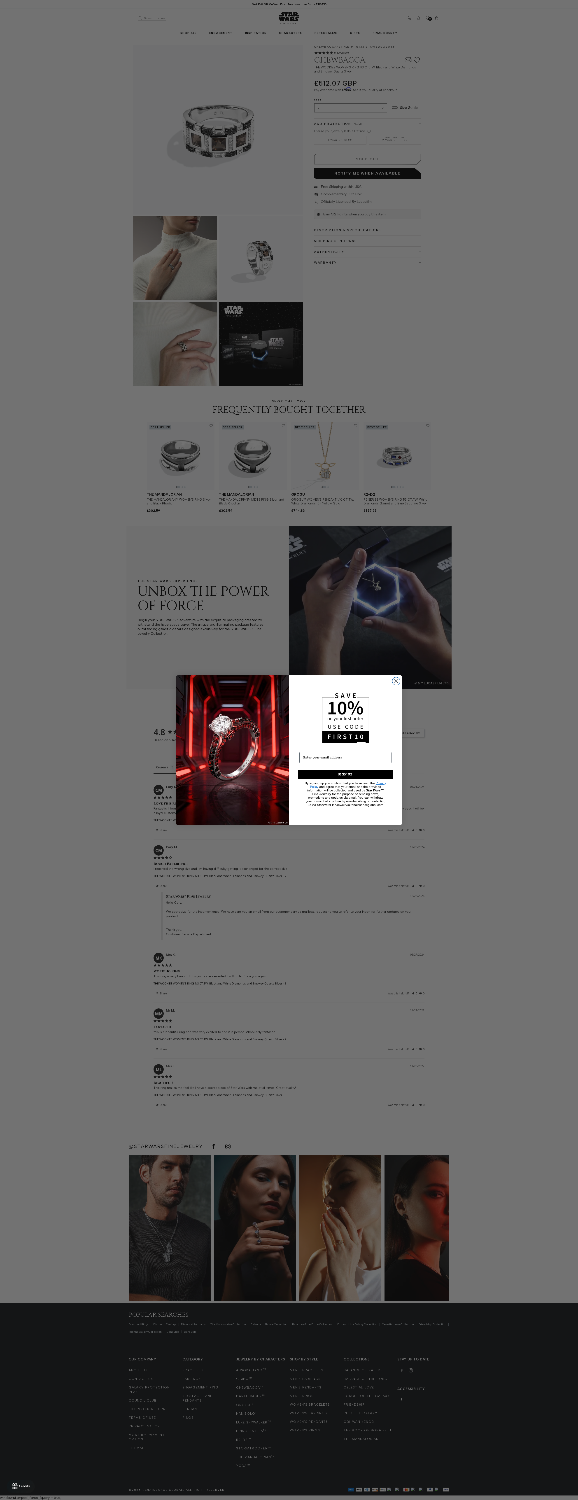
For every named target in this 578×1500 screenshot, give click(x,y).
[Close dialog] (396, 681)
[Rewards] (21, 1486)
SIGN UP (345, 774)
